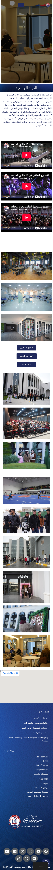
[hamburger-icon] (21, 5)
